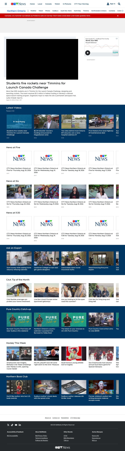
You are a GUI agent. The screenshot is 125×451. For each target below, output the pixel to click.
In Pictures (67, 4)
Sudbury (55, 11)
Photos (47, 11)
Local (40, 4)
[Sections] (6, 4)
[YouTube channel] (16, 425)
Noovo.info (95, 435)
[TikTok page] (12, 425)
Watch (57, 4)
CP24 (65, 435)
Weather (33, 11)
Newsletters (65, 418)
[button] (115, 126)
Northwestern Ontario (98, 11)
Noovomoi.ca (96, 438)
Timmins (86, 11)
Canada (48, 4)
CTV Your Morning (81, 4)
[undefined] (19, 127)
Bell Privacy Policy (41, 435)
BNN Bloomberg (69, 438)
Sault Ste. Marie (66, 11)
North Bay (77, 11)
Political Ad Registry (41, 440)
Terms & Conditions (41, 438)
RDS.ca (94, 440)
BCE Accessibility (12, 435)
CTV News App (75, 418)
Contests (112, 11)
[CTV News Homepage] (18, 4)
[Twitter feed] (8, 425)
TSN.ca (66, 440)
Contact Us (56, 418)
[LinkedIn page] (20, 425)
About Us (48, 418)
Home (32, 4)
